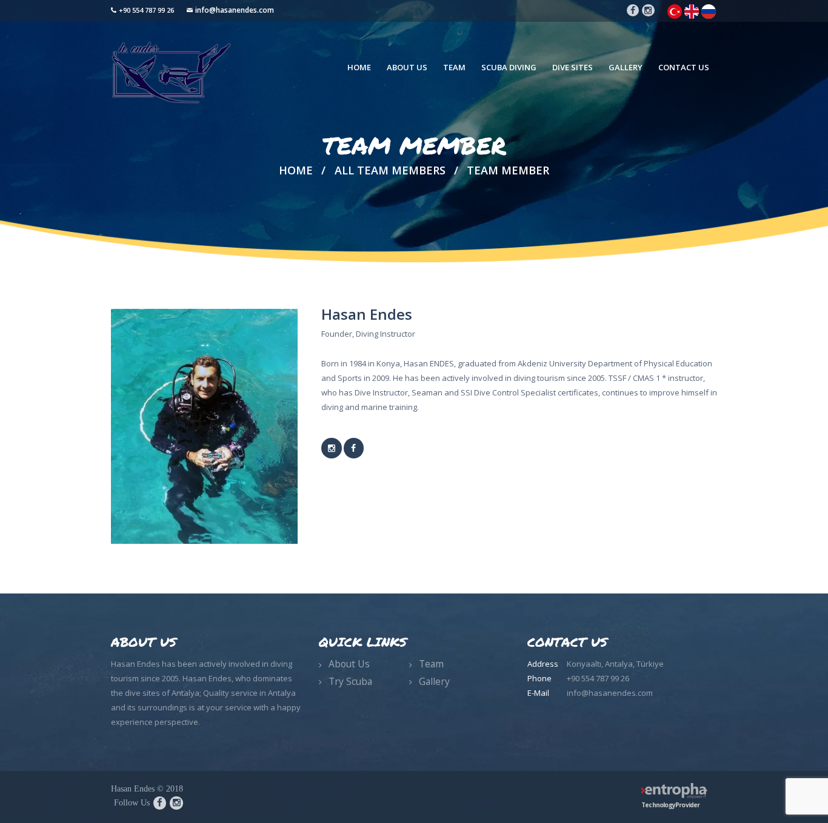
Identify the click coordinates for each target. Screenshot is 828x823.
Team (431, 663)
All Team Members (390, 170)
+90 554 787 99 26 (146, 10)
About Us (349, 663)
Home (296, 170)
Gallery (434, 681)
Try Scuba (350, 681)
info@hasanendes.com (234, 10)
